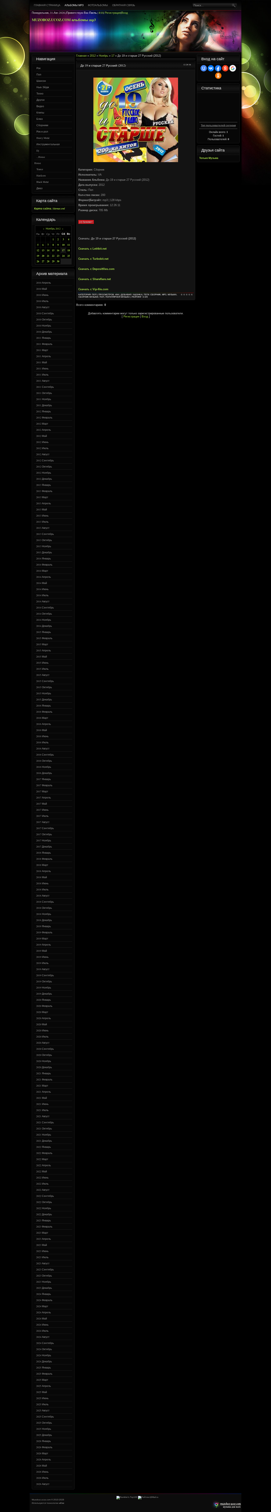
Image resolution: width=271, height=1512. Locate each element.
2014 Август (43, 601)
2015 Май (41, 656)
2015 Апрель (43, 650)
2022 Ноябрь (43, 1208)
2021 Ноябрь (43, 1134)
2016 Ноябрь (43, 766)
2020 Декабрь (44, 1067)
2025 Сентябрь (45, 1416)
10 (63, 245)
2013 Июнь (42, 515)
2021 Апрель (43, 1091)
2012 (93, 55)
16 (58, 250)
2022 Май (41, 1171)
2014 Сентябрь (45, 607)
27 (43, 261)
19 (38, 256)
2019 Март (42, 938)
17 (63, 250)
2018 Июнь (42, 883)
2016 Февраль (44, 711)
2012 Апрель (43, 429)
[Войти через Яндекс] (225, 68)
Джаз (39, 188)
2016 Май (41, 730)
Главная (81, 55)
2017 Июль (42, 816)
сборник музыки (88, 297)
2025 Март (42, 1379)
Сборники (42, 125)
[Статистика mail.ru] (148, 1497)
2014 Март (42, 570)
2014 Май (41, 583)
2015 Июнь (42, 662)
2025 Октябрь (44, 1422)
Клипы (40, 112)
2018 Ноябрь (43, 914)
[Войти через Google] (232, 68)
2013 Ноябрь (43, 546)
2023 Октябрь (44, 1275)
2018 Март (42, 865)
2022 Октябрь (44, 1202)
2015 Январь (43, 632)
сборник (155, 294)
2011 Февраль (44, 344)
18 (68, 250)
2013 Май (41, 509)
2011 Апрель (43, 356)
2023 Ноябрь (43, 1281)
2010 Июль (42, 301)
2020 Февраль (44, 1006)
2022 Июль (42, 1183)
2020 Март (42, 1012)
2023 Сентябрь (45, 1269)
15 (53, 250)
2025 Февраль (44, 1373)
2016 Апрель (43, 724)
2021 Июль (42, 1110)
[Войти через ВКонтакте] (211, 68)
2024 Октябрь (44, 1349)
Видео (40, 106)
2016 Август (43, 748)
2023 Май (41, 1245)
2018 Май (41, 877)
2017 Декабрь (44, 846)
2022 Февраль (44, 1153)
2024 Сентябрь (45, 1343)
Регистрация (113, 13)
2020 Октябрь (44, 1055)
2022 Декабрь (44, 1214)
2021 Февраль (44, 1079)
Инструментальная (48, 144)
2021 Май (41, 1097)
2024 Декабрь (44, 1361)
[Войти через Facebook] (218, 68)
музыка (172, 294)
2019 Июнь (42, 956)
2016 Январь (43, 705)
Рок (38, 68)
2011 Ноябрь (43, 399)
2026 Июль (42, 1477)
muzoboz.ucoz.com (226, 1505)
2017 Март (42, 791)
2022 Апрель (43, 1165)
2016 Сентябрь (45, 754)
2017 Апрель (43, 797)
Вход (124, 13)
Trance (39, 169)
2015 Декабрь (44, 699)
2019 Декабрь (44, 993)
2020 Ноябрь (43, 1061)
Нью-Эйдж (42, 87)
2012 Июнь (42, 442)
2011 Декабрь (44, 405)
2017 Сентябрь (45, 828)
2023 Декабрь (44, 1287)
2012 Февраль (44, 417)
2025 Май (41, 1392)
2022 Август (43, 1189)
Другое (40, 99)
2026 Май (41, 1465)
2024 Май (41, 1318)
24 (63, 256)
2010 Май (41, 288)
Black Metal (42, 181)
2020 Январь (43, 999)
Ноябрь (103, 55)
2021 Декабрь (44, 1140)
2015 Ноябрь (43, 693)
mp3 (164, 294)
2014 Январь (43, 558)
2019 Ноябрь (43, 987)
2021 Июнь (42, 1104)
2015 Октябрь (44, 687)
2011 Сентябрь (45, 386)
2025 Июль (42, 1404)
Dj (37, 150)
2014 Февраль (44, 564)
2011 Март (42, 350)
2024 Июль (42, 1330)
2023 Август (43, 1263)
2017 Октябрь (44, 834)
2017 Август (43, 822)
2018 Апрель (43, 871)
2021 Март (42, 1085)
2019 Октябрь (44, 981)
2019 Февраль (44, 932)
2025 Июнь (42, 1398)
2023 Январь (43, 1220)
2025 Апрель (43, 1386)
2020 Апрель (43, 1018)
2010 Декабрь (44, 331)
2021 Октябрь (44, 1128)
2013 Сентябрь (45, 534)
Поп (38, 74)
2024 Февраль (44, 1300)
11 (68, 245)
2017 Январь (43, 779)
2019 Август (43, 969)
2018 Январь (43, 852)
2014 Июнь (42, 589)
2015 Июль (42, 668)
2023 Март (42, 1232)
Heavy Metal (42, 137)
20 (43, 256)
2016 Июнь (42, 736)
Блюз (39, 118)
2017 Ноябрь (43, 840)
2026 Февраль (44, 1447)
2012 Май (41, 435)
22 (53, 256)
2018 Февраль (44, 858)
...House (40, 157)
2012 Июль (42, 448)
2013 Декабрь (44, 552)
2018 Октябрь (44, 907)
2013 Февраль (44, 491)
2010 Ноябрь (43, 325)
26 (38, 261)
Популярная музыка (117, 297)
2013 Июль (42, 521)
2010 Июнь (42, 295)
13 (43, 250)
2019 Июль (42, 963)
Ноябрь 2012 (53, 228)
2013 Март (42, 497)
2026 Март (42, 1453)
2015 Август (43, 675)
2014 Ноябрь (43, 619)
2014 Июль (42, 595)
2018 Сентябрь (45, 901)
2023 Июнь (42, 1251)
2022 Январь (43, 1146)
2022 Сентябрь (45, 1196)
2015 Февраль (44, 638)
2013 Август (43, 527)
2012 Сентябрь (45, 460)
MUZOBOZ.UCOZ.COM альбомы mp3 (64, 19)
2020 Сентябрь (45, 1048)
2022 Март (42, 1159)
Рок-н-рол (42, 131)
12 (38, 250)
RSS (101, 13)
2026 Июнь (42, 1471)
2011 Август (43, 380)
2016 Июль (42, 742)
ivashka (137, 294)
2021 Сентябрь (45, 1122)
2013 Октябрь (44, 540)
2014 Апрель (43, 576)
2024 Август (43, 1336)
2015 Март (42, 644)
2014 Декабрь (44, 625)
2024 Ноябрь (43, 1355)
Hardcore (41, 175)
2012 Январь (43, 411)
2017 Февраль (44, 785)
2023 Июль (42, 1257)
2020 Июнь (42, 1030)
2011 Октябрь (44, 393)
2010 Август (43, 307)
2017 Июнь (42, 809)
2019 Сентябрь (45, 975)
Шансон (41, 80)
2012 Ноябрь (43, 472)
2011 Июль (42, 374)
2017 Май (41, 803)
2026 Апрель (43, 1459)
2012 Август (43, 454)
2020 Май (41, 1024)
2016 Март (42, 717)
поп (102, 297)
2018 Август (43, 895)
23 (58, 256)
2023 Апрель (43, 1238)
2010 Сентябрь (45, 313)
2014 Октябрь (44, 613)
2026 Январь (43, 1441)
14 (48, 250)
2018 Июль (42, 889)
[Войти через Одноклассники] (218, 75)
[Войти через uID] (203, 68)
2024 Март (42, 1306)
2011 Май (41, 362)
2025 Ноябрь (43, 1428)
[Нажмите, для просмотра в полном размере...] (135, 161)
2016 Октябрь (44, 760)
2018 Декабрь (44, 920)
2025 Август (43, 1410)
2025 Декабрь (44, 1435)
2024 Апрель (43, 1312)
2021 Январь (43, 1073)
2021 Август (43, 1116)
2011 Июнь (42, 368)
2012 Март (42, 423)
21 (48, 256)
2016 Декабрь (44, 773)
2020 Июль (42, 1036)
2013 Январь (43, 485)
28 (48, 261)
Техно (39, 93)
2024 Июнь (42, 1324)
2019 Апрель (43, 944)
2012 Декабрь (44, 478)
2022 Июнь (42, 1177)
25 (68, 256)
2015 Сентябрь (45, 681)
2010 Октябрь (44, 319)
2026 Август (43, 1484)
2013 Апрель (43, 503)
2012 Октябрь (44, 466)
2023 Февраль (44, 1226)
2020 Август (43, 1042)
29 (53, 261)
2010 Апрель (43, 282)
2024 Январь (43, 1294)
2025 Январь (43, 1367)
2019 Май (41, 950)
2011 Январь (43, 337)
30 (58, 261)
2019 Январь (43, 926)
